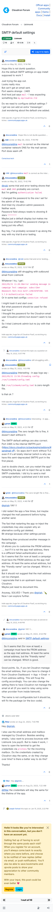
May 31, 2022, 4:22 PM (20, 427)
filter (7, 722)
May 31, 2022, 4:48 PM (20, 501)
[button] (4, 908)
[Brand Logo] (6, 10)
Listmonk (18, 38)
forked (17, 809)
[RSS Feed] (34, 42)
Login (19, 889)
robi (7, 140)
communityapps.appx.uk (17, 120)
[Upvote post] (44, 126)
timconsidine (11, 61)
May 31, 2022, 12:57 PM (20, 267)
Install (47, 15)
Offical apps (42, 5)
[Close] (47, 828)
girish (7, 424)
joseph (12, 809)
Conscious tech (8, 158)
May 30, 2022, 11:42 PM (20, 181)
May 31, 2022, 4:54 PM (36, 634)
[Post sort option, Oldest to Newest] (5, 51)
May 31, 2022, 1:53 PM (20, 368)
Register (9, 889)
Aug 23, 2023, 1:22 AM (36, 786)
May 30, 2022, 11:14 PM (20, 64)
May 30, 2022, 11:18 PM (28, 140)
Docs (39, 15)
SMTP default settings (37, 638)
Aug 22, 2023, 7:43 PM (29, 722)
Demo (45, 11)
